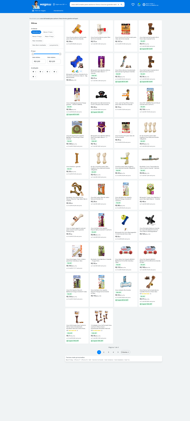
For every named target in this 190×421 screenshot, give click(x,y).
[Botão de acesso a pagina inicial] (41, 4)
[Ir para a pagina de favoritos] (133, 4)
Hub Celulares (109, 360)
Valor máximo (51, 57)
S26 (90, 360)
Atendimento (58, 10)
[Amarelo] (73, 71)
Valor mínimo (36, 57)
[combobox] (97, 4)
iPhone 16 (84, 360)
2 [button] (103, 352)
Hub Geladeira (118, 360)
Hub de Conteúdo (97, 360)
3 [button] (108, 352)
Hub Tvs (127, 360)
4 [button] (113, 352)
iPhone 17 (77, 360)
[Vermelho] (125, 229)
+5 (81, 71)
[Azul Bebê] (77, 71)
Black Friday (69, 360)
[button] (118, 4)
